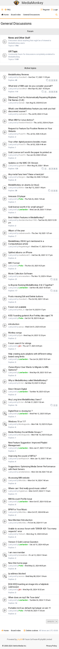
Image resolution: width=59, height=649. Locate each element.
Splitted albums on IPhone (20, 252)
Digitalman (23, 491)
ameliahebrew (24, 472)
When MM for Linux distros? (21, 120)
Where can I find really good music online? (27, 488)
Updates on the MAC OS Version (23, 163)
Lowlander (23, 209)
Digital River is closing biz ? (20, 411)
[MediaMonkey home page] (16, 3)
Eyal (20, 335)
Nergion (22, 177)
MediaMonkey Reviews (18, 74)
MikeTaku (22, 480)
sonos (21, 576)
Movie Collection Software (20, 273)
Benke (21, 187)
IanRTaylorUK (24, 459)
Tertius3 (22, 534)
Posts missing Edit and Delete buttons (25, 296)
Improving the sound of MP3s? (22, 456)
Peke (21, 199)
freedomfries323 (25, 123)
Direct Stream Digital (17, 389)
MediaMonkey (32, 3)
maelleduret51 (24, 255)
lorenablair (23, 555)
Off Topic (13, 51)
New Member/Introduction (20, 520)
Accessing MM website (19, 478)
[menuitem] (7, 10)
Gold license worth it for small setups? (26, 207)
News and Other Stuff (19, 38)
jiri (20, 346)
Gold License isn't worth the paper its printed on (30, 152)
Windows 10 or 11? (17, 421)
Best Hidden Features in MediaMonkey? (26, 217)
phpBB (20, 639)
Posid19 (22, 134)
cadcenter (23, 114)
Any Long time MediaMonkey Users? (25, 399)
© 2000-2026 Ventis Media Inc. (14, 646)
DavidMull (22, 89)
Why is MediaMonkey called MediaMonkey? (27, 380)
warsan (21, 103)
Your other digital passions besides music (27, 142)
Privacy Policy (51, 646)
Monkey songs (15, 332)
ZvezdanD (23, 77)
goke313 (22, 165)
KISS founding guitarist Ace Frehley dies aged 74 (30, 315)
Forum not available (17, 307)
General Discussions (16, 24)
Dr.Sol (21, 383)
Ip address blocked (16, 573)
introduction (13, 324)
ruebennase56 (24, 233)
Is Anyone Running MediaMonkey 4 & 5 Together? (31, 285)
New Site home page (17, 563)
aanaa (21, 327)
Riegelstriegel (24, 246)
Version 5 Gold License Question (23, 542)
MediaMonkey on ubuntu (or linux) (23, 185)
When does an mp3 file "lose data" (24, 597)
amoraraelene (24, 276)
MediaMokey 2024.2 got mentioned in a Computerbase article (26, 242)
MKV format (14, 263)
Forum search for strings (19, 343)
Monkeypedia (24, 424)
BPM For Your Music (17, 509)
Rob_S (21, 310)
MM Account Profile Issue (20, 499)
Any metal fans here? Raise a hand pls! (26, 174)
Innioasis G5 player (16, 196)
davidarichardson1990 (28, 220)
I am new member (16, 552)
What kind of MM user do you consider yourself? (30, 86)
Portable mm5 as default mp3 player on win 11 (29, 608)
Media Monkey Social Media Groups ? (25, 432)
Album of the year (16, 230)
